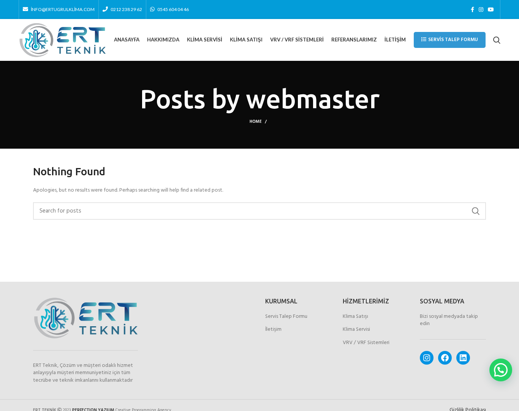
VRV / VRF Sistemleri (366, 343)
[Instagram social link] (481, 9)
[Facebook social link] (472, 9)
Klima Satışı (355, 317)
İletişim (273, 329)
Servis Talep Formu (453, 40)
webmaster (313, 98)
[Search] (496, 40)
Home (256, 122)
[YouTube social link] (491, 9)
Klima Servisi (356, 329)
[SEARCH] (475, 211)
